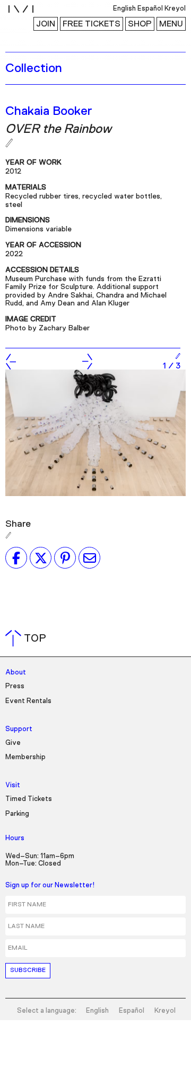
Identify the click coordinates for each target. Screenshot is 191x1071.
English (97, 1010)
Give (13, 743)
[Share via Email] (89, 558)
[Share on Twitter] (40, 558)
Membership (25, 757)
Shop (140, 24)
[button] (10, 362)
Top (28, 638)
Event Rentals (28, 701)
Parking (17, 814)
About (15, 672)
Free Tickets (91, 24)
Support (18, 729)
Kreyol (165, 1010)
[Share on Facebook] (16, 558)
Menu (171, 24)
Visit (12, 785)
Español (131, 1010)
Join (45, 24)
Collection (33, 68)
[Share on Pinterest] (65, 558)
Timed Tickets (28, 799)
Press (14, 686)
